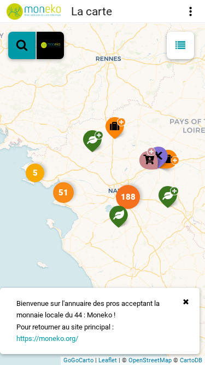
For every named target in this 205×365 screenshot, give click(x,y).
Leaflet (107, 360)
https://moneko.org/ (47, 338)
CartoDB (191, 360)
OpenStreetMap (150, 360)
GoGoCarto (78, 360)
